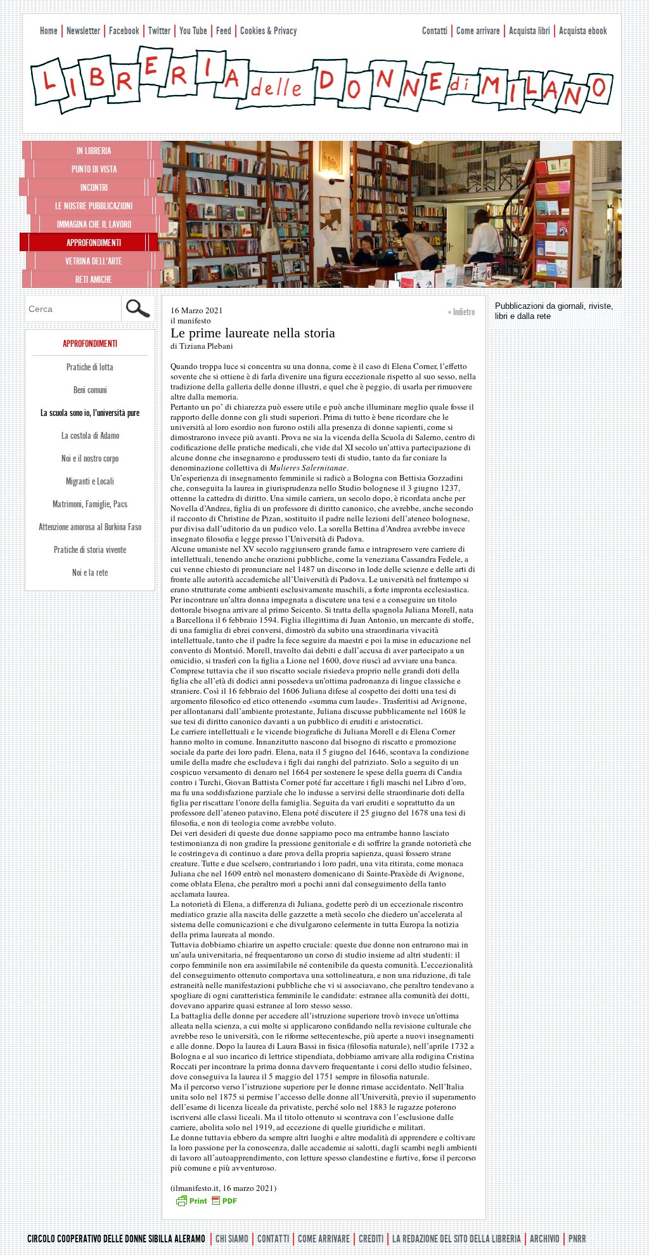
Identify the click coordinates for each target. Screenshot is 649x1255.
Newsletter (83, 30)
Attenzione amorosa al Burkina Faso (90, 527)
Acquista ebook (583, 30)
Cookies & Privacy (268, 30)
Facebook (124, 30)
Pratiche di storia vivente (90, 550)
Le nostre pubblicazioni (93, 206)
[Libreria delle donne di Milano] (322, 112)
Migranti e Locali (90, 481)
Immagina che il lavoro (94, 224)
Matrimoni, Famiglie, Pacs (90, 504)
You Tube (193, 30)
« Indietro (461, 312)
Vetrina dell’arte (93, 261)
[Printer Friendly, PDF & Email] (205, 1205)
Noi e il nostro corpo (90, 458)
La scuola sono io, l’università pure (90, 413)
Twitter (159, 30)
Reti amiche (93, 280)
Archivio (545, 1238)
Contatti (434, 30)
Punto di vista (94, 169)
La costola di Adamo (90, 436)
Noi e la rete (90, 573)
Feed (223, 30)
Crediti (371, 1238)
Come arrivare (478, 30)
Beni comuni (90, 390)
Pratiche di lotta (90, 367)
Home (49, 30)
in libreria (94, 151)
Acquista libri (529, 30)
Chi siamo (231, 1238)
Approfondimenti (94, 243)
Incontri (94, 188)
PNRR (577, 1238)
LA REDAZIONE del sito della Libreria (456, 1238)
